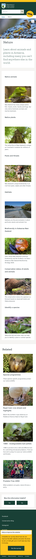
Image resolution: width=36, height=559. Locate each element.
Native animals (11, 76)
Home (3, 17)
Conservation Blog (8, 521)
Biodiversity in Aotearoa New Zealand (16, 229)
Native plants (10, 117)
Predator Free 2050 (11, 481)
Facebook (5, 516)
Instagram (5, 525)
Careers (4, 556)
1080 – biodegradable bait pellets (17, 443)
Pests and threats (12, 155)
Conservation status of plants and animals (17, 270)
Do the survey (16, 548)
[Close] (30, 532)
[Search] (22, 12)
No (22, 503)
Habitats (8, 192)
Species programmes (12, 374)
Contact (27, 556)
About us (20, 556)
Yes (9, 503)
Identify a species (12, 307)
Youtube (4, 530)
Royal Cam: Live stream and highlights (14, 409)
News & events (12, 556)
